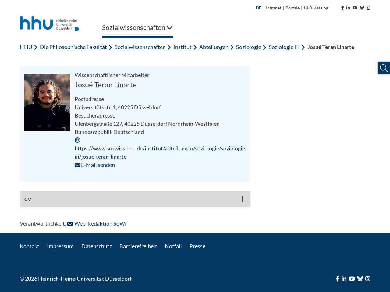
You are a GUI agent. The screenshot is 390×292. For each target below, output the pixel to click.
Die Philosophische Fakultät (73, 47)
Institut (182, 47)
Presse (197, 246)
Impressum (60, 246)
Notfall (173, 246)
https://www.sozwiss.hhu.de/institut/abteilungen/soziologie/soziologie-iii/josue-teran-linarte (161, 152)
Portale (292, 7)
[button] (384, 68)
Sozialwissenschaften (140, 47)
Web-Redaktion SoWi (100, 223)
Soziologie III (284, 47)
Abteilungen (214, 47)
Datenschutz (96, 246)
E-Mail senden (97, 164)
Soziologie (248, 47)
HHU (26, 47)
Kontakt (29, 246)
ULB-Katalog (316, 7)
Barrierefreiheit (138, 246)
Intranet (273, 7)
